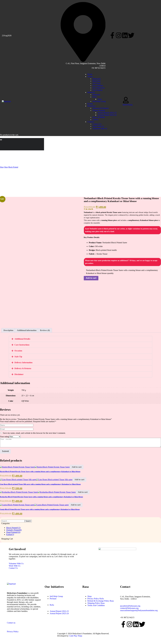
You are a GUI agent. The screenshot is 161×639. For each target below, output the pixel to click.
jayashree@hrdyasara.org (130, 606)
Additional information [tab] (26, 330)
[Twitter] (131, 35)
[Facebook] (112, 35)
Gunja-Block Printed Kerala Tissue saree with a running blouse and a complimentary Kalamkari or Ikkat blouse (40, 509)
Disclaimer (19, 374)
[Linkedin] (125, 35)
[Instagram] (118, 35)
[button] (60, 101)
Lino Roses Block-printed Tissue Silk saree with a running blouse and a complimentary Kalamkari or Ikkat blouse (40, 484)
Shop (2, 167)
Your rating (4, 436)
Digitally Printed (14, 530)
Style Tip (18, 357)
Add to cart (91, 278)
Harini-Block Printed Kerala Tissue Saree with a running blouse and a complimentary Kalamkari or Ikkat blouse (40, 471)
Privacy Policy (12, 631)
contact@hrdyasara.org (129, 608)
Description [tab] (8, 330)
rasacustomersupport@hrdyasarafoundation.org (139, 610)
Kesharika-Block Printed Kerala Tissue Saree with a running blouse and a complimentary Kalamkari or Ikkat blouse (41, 497)
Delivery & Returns (22, 368)
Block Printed (13, 167)
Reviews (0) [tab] (45, 330)
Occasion (18, 351)
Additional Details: (22, 339)
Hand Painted (13, 532)
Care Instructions (21, 345)
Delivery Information (23, 362)
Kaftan (10, 534)
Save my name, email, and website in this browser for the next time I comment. (34, 433)
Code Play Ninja (75, 636)
